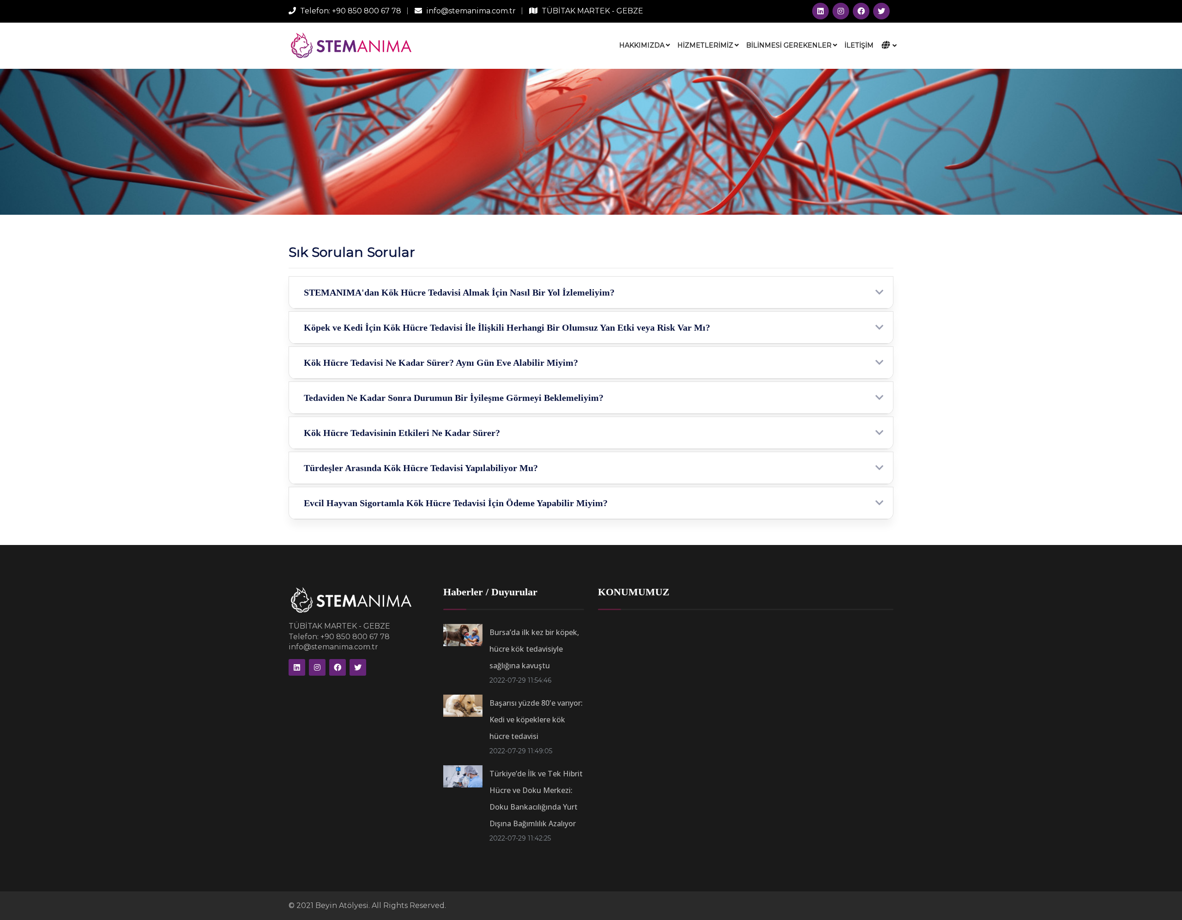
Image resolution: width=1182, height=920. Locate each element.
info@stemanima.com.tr (471, 10)
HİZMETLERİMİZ (705, 45)
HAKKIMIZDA (641, 45)
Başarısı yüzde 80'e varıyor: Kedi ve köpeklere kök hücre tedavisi (536, 719)
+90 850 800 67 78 (366, 10)
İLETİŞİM (859, 45)
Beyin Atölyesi (341, 905)
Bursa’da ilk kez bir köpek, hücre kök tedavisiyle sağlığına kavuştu (534, 649)
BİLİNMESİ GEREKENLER (789, 45)
